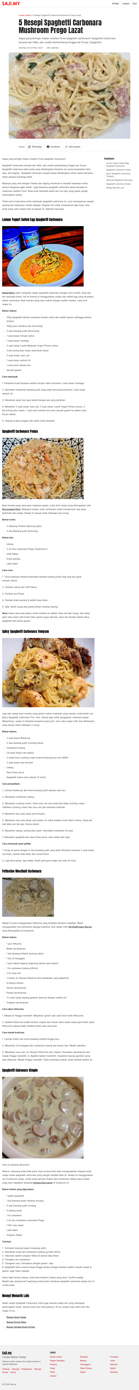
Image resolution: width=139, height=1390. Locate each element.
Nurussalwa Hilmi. (11, 509)
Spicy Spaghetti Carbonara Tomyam (118, 174)
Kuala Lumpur (56, 1357)
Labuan (53, 1376)
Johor (112, 1360)
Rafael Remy (8, 292)
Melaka (83, 1360)
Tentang (6, 1369)
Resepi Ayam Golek (16, 1317)
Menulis (37, 1369)
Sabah (83, 1372)
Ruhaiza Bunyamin (43, 1182)
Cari (134, 3)
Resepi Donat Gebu (16, 1322)
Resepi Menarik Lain (115, 187)
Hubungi (15, 1369)
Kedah (113, 1368)
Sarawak (114, 1372)
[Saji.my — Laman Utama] (11, 3)
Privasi (5, 1372)
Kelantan (114, 1364)
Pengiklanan (26, 1369)
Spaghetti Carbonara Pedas (118, 170)
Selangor (84, 1357)
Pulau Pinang (85, 1368)
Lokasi (125, 3)
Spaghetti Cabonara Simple (118, 184)
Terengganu (85, 1364)
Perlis (52, 1372)
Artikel (115, 3)
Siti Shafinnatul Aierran (80, 926)
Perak (52, 1368)
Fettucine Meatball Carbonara (119, 180)
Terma (13, 1372)
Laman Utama (25, 15)
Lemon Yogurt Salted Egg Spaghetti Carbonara (117, 164)
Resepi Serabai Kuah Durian (21, 1327)
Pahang (53, 1364)
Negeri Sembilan (57, 1360)
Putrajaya (114, 1357)
